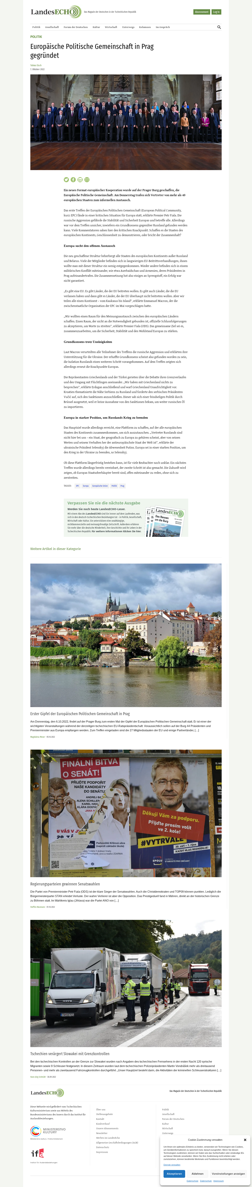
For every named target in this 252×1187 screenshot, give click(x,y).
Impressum (218, 1181)
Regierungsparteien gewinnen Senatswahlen (65, 884)
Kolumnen (145, 27)
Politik (36, 27)
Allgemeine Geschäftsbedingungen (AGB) (117, 1142)
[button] (245, 1140)
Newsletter (101, 1133)
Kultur (96, 27)
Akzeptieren (174, 1173)
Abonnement (201, 12)
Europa (86, 486)
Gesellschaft (52, 27)
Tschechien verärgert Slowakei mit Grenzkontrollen (70, 1053)
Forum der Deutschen (76, 27)
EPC (77, 486)
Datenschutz (192, 1181)
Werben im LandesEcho (108, 1138)
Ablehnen (197, 1173)
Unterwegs (128, 27)
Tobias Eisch (35, 65)
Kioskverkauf (103, 1123)
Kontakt (100, 1119)
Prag (122, 486)
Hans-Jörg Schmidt (38, 1077)
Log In (216, 12)
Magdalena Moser (37, 737)
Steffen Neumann (37, 907)
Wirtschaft (111, 27)
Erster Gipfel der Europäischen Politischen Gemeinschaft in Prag (80, 713)
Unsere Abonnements (107, 1128)
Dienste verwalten (172, 1165)
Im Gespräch (163, 27)
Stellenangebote (104, 1114)
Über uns (100, 1109)
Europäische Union (100, 486)
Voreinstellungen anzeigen (228, 1173)
